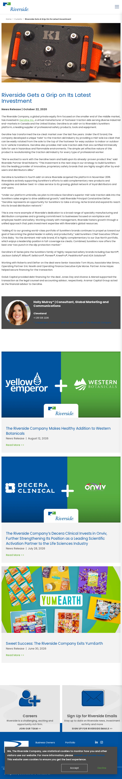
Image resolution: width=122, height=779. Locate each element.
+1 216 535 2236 (41, 318)
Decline (101, 768)
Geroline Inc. (26, 120)
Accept (74, 768)
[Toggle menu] (117, 6)
